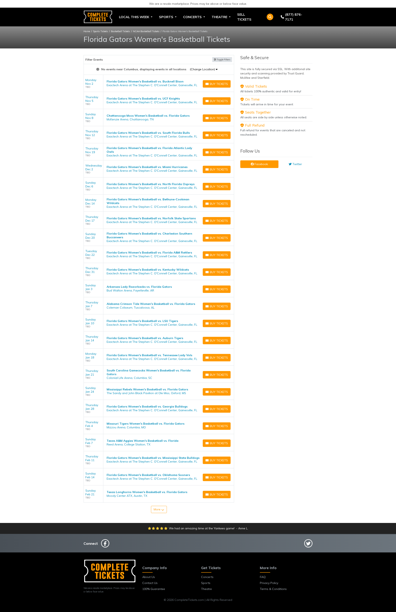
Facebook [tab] (261, 164)
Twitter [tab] (297, 164)
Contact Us (150, 583)
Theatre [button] (220, 17)
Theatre (206, 589)
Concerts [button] (193, 17)
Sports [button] (166, 17)
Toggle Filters (223, 59)
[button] (270, 17)
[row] (159, 83)
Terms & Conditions (273, 589)
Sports (205, 583)
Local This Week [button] (134, 17)
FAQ (263, 577)
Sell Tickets (244, 16)
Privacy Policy (269, 583)
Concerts (207, 577)
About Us (148, 577)
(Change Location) (203, 69)
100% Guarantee (153, 589)
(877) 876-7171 (293, 16)
